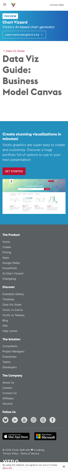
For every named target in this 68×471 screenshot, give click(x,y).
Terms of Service (29, 453)
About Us (8, 382)
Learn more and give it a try (22, 34)
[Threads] (43, 420)
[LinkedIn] (15, 420)
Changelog (9, 278)
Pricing (6, 252)
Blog (5, 320)
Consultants (9, 346)
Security (7, 403)
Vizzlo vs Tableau (13, 315)
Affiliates (8, 398)
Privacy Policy (10, 453)
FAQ (4, 325)
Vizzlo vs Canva (12, 309)
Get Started (14, 171)
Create (6, 247)
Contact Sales (57, 4)
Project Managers (13, 351)
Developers (9, 367)
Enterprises (9, 356)
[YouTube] (25, 420)
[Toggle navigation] (6, 4)
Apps (5, 257)
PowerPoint (9, 268)
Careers (7, 387)
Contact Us (9, 393)
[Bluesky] (6, 420)
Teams (6, 362)
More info (7, 468)
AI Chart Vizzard (12, 273)
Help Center (9, 331)
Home (6, 241)
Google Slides (11, 263)
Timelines (8, 299)
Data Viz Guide (15, 51)
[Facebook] (53, 420)
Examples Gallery (13, 294)
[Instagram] (34, 420)
